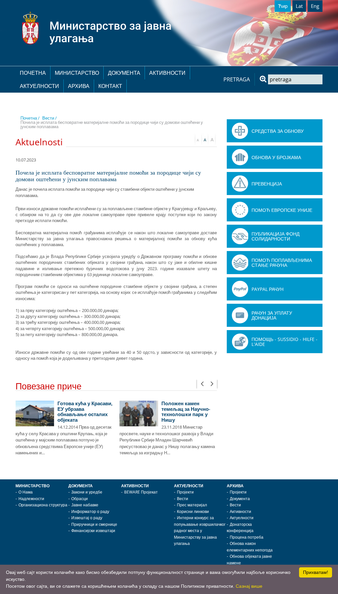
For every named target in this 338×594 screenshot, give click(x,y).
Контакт (110, 86)
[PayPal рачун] (240, 289)
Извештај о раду (86, 518)
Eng (315, 6)
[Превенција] (240, 183)
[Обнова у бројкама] (240, 157)
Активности (167, 72)
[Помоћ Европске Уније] (240, 210)
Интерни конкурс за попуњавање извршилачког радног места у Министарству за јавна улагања (199, 530)
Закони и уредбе (86, 492)
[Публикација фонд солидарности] (240, 236)
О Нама (25, 492)
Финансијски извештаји (93, 530)
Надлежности (31, 498)
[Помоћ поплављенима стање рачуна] (240, 262)
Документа (124, 72)
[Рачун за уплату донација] (240, 315)
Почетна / (30, 118)
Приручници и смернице (94, 524)
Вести (182, 498)
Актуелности (39, 86)
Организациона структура (42, 505)
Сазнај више (249, 586)
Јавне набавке (84, 505)
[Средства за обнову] (240, 131)
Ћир (282, 6)
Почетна (33, 72)
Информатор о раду (90, 511)
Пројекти (185, 492)
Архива (78, 86)
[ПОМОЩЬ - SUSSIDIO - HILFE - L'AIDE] (240, 341)
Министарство (77, 72)
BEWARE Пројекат (141, 492)
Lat (299, 6)
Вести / (49, 118)
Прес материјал (192, 505)
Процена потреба (246, 537)
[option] (64, 428)
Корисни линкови (193, 511)
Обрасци (79, 498)
